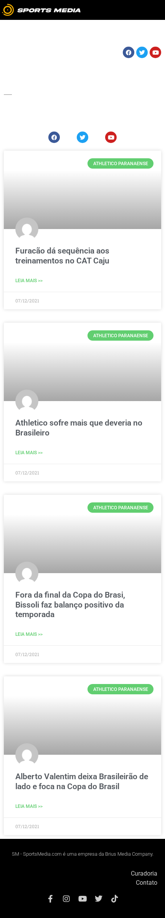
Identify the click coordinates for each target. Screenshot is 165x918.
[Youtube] (82, 899)
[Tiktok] (115, 899)
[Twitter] (98, 899)
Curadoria (144, 873)
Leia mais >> (29, 280)
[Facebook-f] (50, 899)
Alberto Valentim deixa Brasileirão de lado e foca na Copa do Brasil (81, 781)
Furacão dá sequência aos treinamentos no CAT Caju (62, 255)
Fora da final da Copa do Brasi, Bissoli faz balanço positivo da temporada (70, 604)
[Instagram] (66, 899)
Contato (146, 882)
